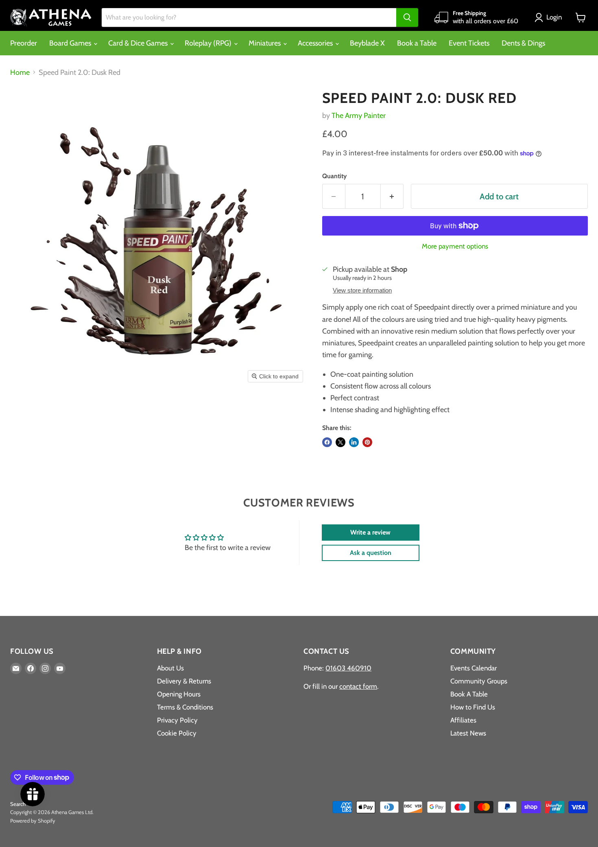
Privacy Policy (177, 720)
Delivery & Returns (184, 681)
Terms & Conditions (185, 707)
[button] (550, 17)
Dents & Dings (523, 43)
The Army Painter (359, 115)
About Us (170, 668)
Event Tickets (469, 43)
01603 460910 (348, 668)
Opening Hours (179, 694)
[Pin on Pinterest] (367, 442)
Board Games (71, 43)
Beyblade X (367, 43)
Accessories (316, 43)
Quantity (334, 176)
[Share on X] (340, 442)
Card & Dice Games (138, 43)
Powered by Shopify (32, 820)
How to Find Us (472, 707)
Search (18, 804)
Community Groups (478, 681)
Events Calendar (473, 668)
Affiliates (463, 720)
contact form (358, 686)
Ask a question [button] (370, 553)
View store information (362, 290)
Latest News (468, 733)
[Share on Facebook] (327, 442)
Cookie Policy (176, 733)
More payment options (455, 246)
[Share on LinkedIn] (354, 442)
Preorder (23, 43)
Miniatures (265, 43)
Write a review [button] (370, 532)
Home (20, 72)
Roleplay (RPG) (209, 43)
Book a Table (416, 43)
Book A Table (469, 694)
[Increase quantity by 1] (392, 196)
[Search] (407, 17)
